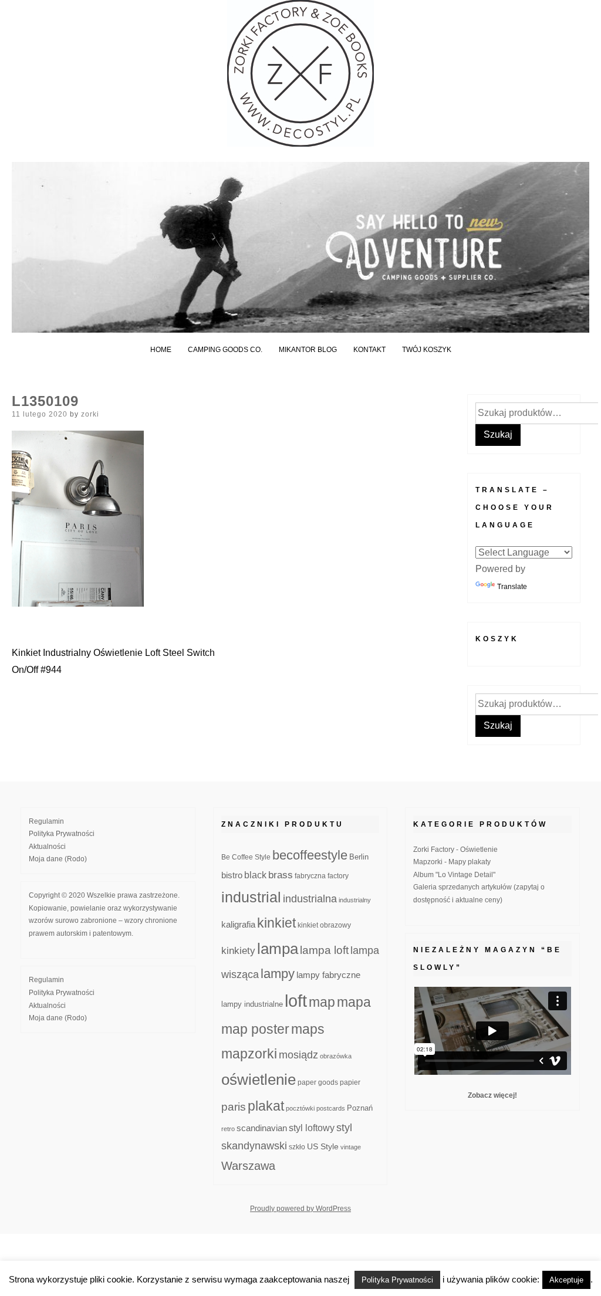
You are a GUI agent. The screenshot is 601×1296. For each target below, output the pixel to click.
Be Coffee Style (246, 857)
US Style (323, 1146)
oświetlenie (258, 1079)
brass (280, 875)
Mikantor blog (308, 350)
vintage (350, 1147)
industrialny (355, 900)
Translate (512, 587)
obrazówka (336, 1056)
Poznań (360, 1108)
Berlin (359, 857)
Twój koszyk (426, 350)
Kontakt (369, 350)
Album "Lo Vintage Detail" (454, 875)
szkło (297, 1147)
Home (160, 350)
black (255, 875)
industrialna (310, 899)
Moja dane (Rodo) (58, 859)
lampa (277, 948)
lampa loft (324, 950)
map (322, 1002)
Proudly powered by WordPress (300, 1208)
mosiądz (298, 1055)
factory (338, 875)
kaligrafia (238, 924)
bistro (231, 875)
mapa (354, 1002)
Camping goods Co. (225, 350)
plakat (266, 1106)
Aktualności (47, 846)
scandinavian (262, 1128)
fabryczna (310, 875)
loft (296, 1000)
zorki (90, 414)
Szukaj (498, 434)
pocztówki (300, 1108)
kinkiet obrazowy (324, 925)
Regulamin (46, 821)
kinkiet (276, 922)
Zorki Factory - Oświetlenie (455, 849)
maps (308, 1029)
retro (228, 1128)
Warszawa (248, 1165)
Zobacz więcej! (492, 1095)
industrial (251, 897)
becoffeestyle (309, 855)
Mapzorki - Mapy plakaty (452, 862)
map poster (255, 1029)
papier (350, 1082)
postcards (330, 1108)
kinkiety (238, 950)
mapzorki (249, 1053)
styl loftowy (312, 1128)
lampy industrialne (252, 1004)
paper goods (318, 1082)
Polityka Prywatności (61, 834)
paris (233, 1107)
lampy (278, 973)
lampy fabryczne (328, 975)
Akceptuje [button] (566, 1279)
